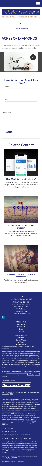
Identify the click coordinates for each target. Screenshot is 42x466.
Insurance (21, 331)
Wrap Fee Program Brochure (31, 392)
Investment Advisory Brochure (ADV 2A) (12, 392)
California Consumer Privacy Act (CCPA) (17, 373)
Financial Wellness (21, 335)
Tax (21, 333)
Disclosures (7, 461)
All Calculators (21, 344)
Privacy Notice (5, 394)
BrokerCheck (5, 348)
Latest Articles (21, 340)
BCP (11, 394)
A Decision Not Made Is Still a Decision (21, 226)
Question (7, 112)
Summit (3, 423)
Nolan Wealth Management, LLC (11, 412)
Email (7, 99)
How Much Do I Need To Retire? (21, 179)
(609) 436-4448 (22, 28)
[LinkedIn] (20, 23)
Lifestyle (21, 338)
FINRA (31, 419)
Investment (21, 327)
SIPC (35, 419)
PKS (34, 421)
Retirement (21, 324)
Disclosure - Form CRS (16, 385)
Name (7, 86)
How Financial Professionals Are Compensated (21, 275)
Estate (21, 329)
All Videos (21, 342)
